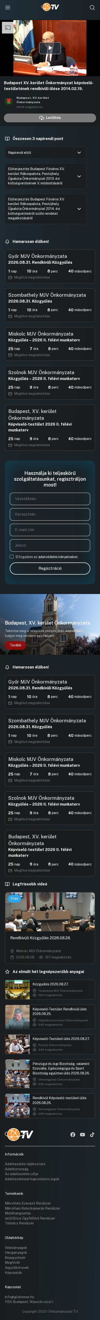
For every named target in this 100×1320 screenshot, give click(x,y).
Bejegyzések (15, 1258)
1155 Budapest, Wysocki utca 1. (29, 1302)
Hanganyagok (16, 1252)
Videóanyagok (16, 1248)
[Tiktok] (92, 1135)
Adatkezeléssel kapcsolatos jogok (32, 1179)
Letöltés (53, 118)
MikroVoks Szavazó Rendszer (28, 1203)
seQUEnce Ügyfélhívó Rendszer (30, 1218)
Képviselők (13, 1273)
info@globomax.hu (19, 1297)
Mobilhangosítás (18, 1213)
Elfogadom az (47, 557)
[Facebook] (73, 1135)
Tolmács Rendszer (19, 1223)
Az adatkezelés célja (21, 1174)
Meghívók (12, 1262)
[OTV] (50, 7)
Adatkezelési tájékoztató (25, 1164)
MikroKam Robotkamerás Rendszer (32, 1208)
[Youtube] (82, 1135)
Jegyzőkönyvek (17, 1268)
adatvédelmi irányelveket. (58, 557)
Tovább (15, 645)
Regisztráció (50, 568)
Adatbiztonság (16, 1169)
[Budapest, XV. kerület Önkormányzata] (9, 102)
